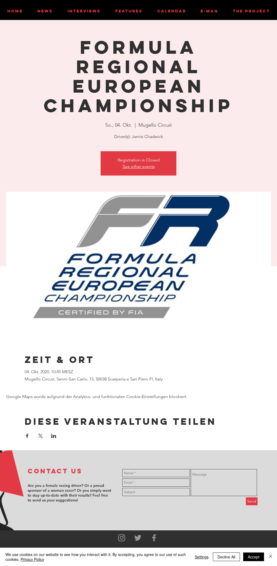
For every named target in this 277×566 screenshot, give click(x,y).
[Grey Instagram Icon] (121, 538)
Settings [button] (202, 557)
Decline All (226, 557)
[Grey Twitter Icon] (138, 538)
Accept (253, 557)
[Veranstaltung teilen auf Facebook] (27, 436)
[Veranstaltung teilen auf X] (40, 436)
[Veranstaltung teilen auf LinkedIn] (53, 436)
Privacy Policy (32, 559)
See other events (139, 166)
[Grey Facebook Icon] (154, 538)
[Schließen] (270, 557)
